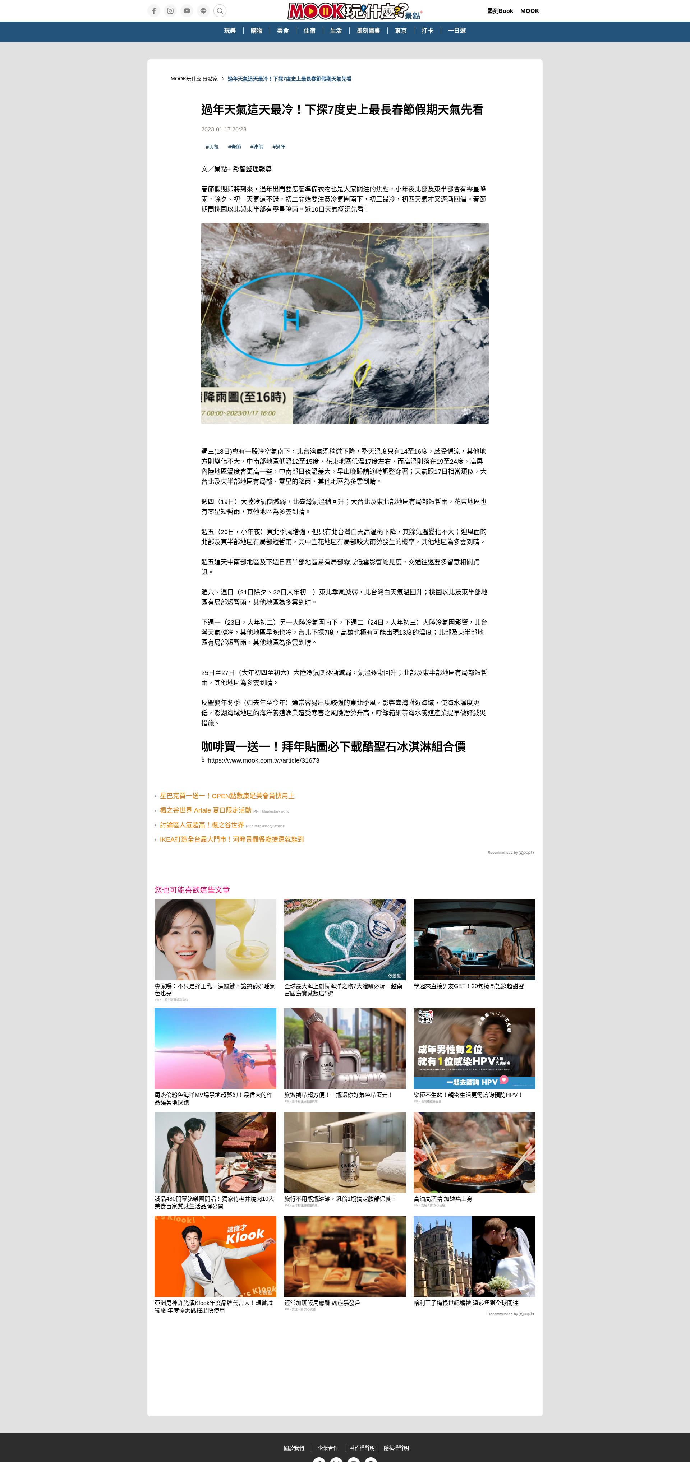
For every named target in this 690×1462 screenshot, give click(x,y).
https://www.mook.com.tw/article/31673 (263, 760)
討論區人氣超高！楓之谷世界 (202, 825)
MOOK (529, 10)
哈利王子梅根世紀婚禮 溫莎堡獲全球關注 (466, 1303)
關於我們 (294, 1448)
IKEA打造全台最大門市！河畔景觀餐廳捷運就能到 (232, 839)
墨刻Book (500, 10)
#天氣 (212, 147)
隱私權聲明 (396, 1448)
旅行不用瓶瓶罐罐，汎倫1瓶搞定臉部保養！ (340, 1199)
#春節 (234, 147)
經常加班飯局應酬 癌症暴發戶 (322, 1303)
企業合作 (328, 1448)
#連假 (256, 147)
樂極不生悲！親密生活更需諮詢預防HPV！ (469, 1095)
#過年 (279, 147)
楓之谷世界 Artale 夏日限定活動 (206, 810)
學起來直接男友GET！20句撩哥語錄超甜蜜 (469, 986)
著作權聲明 (362, 1448)
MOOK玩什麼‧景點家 (194, 79)
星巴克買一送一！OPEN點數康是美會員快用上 (227, 796)
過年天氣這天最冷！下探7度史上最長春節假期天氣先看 (289, 79)
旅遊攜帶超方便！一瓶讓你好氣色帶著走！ (339, 1095)
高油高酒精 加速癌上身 (443, 1199)
